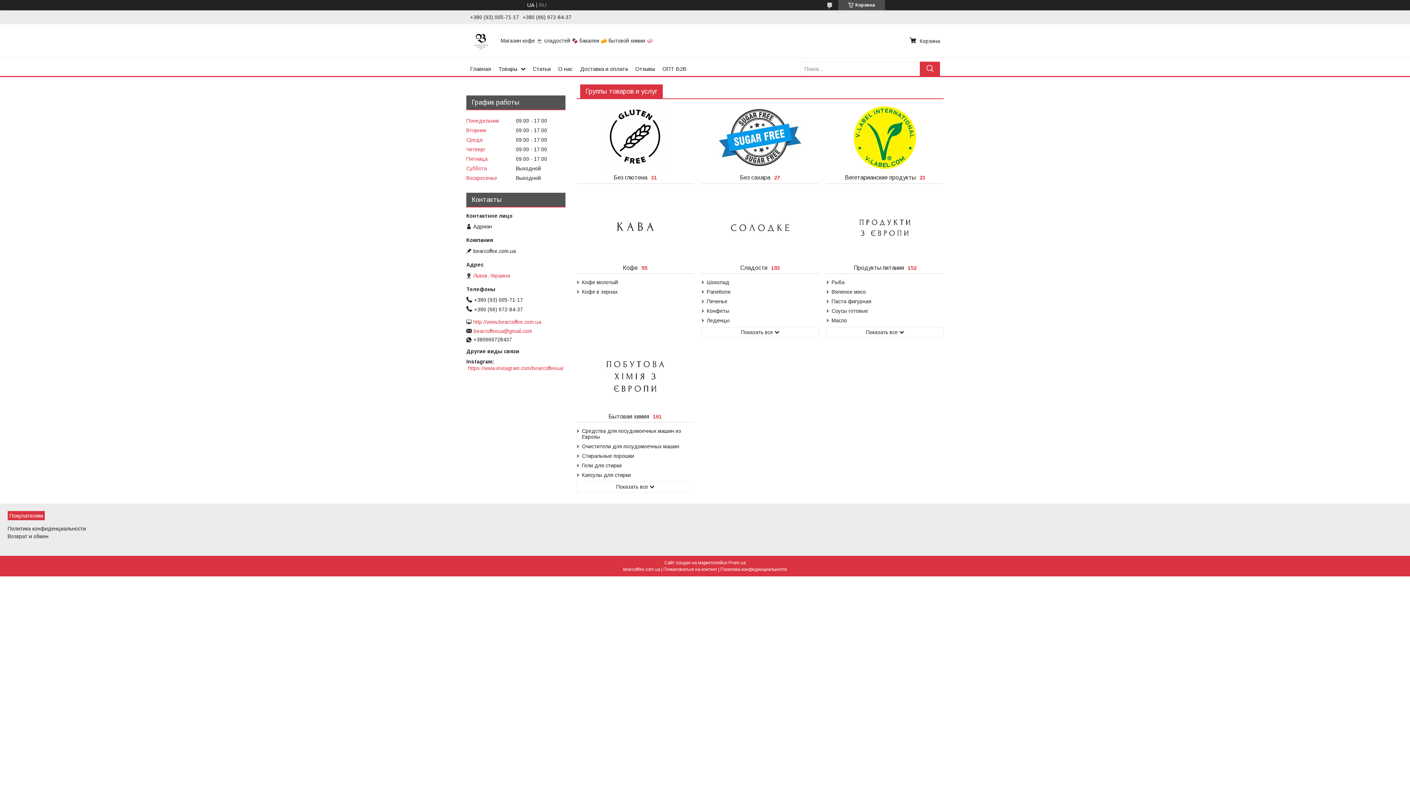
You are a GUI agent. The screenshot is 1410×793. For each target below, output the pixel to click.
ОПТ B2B (674, 69)
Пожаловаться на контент (690, 569)
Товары (507, 69)
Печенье (717, 301)
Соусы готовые (850, 311)
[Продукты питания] (884, 228)
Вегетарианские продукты (880, 177)
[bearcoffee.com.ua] (481, 41)
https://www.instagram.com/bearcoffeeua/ (516, 368)
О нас (565, 69)
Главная (480, 69)
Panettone (719, 292)
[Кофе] (635, 228)
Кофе (630, 268)
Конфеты (718, 311)
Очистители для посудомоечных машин (630, 446)
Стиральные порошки (608, 456)
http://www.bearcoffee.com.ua (507, 322)
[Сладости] (759, 228)
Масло (839, 320)
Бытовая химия (628, 416)
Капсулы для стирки (606, 475)
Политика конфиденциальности (47, 529)
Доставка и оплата (604, 69)
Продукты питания (879, 268)
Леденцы (718, 320)
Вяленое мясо (849, 292)
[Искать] (930, 69)
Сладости (753, 268)
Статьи (542, 69)
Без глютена (630, 177)
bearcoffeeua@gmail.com (503, 331)
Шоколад (718, 282)
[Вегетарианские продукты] (884, 137)
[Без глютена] (635, 137)
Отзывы (645, 69)
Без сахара (755, 177)
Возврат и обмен (28, 536)
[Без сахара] (759, 137)
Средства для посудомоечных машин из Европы (631, 434)
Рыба (838, 282)
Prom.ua (737, 562)
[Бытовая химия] (635, 376)
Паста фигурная (851, 301)
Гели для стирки (602, 465)
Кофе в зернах (600, 292)
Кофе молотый (600, 282)
